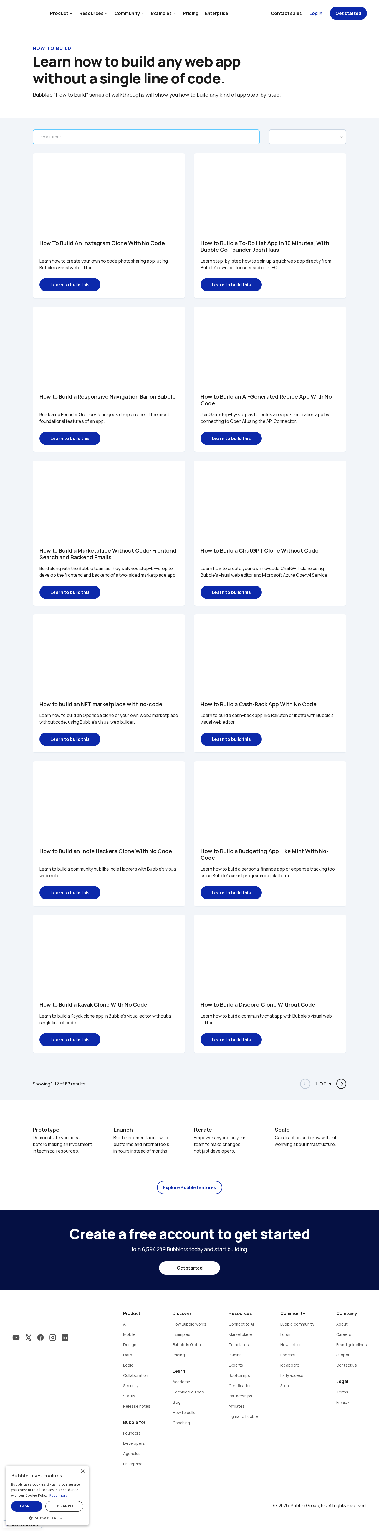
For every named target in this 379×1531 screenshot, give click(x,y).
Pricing (190, 13)
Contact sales (286, 13)
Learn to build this (70, 285)
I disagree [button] (64, 1506)
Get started (348, 13)
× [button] (82, 1471)
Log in (315, 13)
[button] (47, 1517)
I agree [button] (27, 1506)
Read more (58, 1495)
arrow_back (305, 1084)
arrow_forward (341, 1084)
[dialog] (47, 1495)
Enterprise (216, 13)
